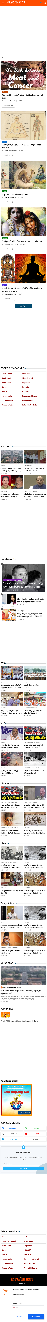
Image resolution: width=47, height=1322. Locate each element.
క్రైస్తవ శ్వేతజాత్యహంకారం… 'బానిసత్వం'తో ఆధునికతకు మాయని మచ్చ (10, 866)
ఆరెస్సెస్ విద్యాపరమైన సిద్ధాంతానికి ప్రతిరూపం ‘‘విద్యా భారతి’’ (33, 711)
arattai (35, 1139)
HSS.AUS (25, 391)
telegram (13, 1139)
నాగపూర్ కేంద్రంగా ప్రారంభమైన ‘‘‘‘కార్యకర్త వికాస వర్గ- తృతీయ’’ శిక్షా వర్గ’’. (11, 711)
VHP (25, 1237)
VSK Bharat (6, 382)
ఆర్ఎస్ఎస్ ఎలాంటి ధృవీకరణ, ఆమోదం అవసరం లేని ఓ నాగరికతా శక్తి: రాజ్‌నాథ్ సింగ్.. (35, 495)
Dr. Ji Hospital (7, 400)
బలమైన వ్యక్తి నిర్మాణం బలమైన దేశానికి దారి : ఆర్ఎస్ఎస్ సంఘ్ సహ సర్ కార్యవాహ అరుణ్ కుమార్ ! (11, 926)
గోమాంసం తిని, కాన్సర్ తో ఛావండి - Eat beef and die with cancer (22, 96)
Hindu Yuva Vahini (9, 1241)
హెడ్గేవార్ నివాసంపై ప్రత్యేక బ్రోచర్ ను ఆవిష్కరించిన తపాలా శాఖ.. (34, 469)
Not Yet (18, 1317)
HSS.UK (5, 391)
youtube (36, 1134)
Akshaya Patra (7, 405)
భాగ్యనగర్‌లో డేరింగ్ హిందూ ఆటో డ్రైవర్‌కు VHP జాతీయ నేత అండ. (10, 746)
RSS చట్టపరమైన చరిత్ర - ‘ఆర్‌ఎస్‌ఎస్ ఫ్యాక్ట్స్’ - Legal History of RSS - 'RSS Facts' (11, 686)
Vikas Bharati (27, 378)
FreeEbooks (26, 374)
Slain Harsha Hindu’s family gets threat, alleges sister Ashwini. (30, 600)
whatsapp (37, 1128)
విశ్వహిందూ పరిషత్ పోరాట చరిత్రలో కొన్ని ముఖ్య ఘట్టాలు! (34, 771)
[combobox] (16, 1307)
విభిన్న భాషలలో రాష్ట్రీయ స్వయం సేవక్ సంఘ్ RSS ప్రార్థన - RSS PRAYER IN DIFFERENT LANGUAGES (31, 615)
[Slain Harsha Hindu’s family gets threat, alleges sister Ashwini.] (9, 600)
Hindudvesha (7, 396)
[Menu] (3, 3)
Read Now (7, 105)
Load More (23, 306)
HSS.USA (25, 387)
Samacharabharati (29, 396)
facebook (13, 1128)
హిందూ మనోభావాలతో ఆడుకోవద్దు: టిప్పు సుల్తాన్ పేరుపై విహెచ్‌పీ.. (34, 746)
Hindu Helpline (28, 400)
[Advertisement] (23, 32)
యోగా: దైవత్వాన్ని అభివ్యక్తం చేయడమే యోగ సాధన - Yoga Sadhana (21, 146)
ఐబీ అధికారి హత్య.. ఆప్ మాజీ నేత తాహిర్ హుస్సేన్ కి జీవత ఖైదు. (10, 495)
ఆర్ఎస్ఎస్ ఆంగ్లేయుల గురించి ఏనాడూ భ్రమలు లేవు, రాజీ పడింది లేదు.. (34, 891)
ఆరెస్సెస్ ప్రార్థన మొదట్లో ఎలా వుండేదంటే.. (32, 686)
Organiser (26, 382)
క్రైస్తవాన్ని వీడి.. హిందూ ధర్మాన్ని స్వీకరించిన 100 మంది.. (9, 771)
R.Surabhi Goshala (29, 405)
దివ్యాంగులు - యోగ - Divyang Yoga (15, 194)
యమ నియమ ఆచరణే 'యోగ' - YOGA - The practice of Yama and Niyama (22, 289)
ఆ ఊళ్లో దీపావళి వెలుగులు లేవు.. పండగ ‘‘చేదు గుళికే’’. (12, 891)
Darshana (6, 387)
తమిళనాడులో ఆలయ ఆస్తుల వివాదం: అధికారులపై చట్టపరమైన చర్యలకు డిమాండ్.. (11, 469)
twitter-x (13, 1134)
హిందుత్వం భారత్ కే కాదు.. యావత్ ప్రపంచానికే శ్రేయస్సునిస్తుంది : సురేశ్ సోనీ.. (34, 806)
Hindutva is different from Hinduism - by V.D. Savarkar (10, 831)
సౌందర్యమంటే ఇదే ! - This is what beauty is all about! (22, 241)
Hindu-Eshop (7, 374)
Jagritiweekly (7, 378)
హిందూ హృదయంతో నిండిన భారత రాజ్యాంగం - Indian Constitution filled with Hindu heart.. (34, 831)
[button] (41, 2)
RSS (3, 1237)
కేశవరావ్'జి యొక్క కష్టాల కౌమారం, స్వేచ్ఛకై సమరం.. (10, 951)
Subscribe (36, 1317)
